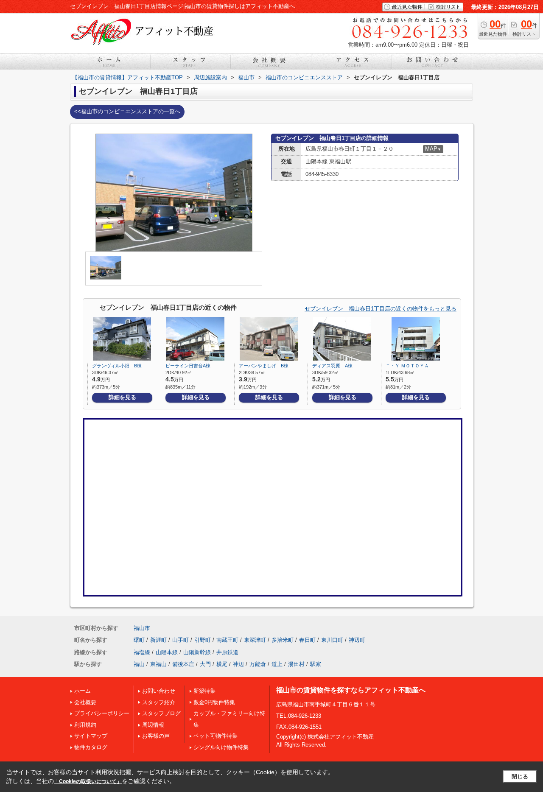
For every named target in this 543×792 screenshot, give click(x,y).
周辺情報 (153, 725)
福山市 (142, 628)
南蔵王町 (227, 640)
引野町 (202, 640)
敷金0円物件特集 (214, 702)
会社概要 (85, 702)
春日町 (307, 640)
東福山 (158, 664)
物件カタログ (90, 747)
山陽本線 (167, 652)
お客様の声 (156, 736)
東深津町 (255, 640)
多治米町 (283, 640)
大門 (205, 664)
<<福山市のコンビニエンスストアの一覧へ (127, 111)
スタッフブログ (161, 713)
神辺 (238, 664)
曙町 (139, 640)
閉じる (520, 776)
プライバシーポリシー (101, 713)
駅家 (315, 664)
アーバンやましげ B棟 (263, 365)
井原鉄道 (227, 652)
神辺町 (357, 640)
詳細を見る (122, 397)
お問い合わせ (158, 691)
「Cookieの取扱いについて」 (88, 781)
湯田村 (296, 664)
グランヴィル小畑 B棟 (117, 365)
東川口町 (332, 640)
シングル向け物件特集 (221, 747)
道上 (277, 664)
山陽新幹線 (197, 652)
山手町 (180, 640)
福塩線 (142, 652)
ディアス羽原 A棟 (332, 365)
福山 (139, 664)
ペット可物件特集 (215, 736)
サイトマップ (90, 736)
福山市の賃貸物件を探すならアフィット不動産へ (350, 690)
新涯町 (158, 640)
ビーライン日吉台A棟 (187, 365)
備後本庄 (183, 664)
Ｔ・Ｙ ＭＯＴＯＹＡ (407, 365)
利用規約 (85, 725)
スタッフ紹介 (158, 702)
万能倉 (257, 664)
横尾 (221, 664)
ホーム (82, 691)
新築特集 (204, 691)
